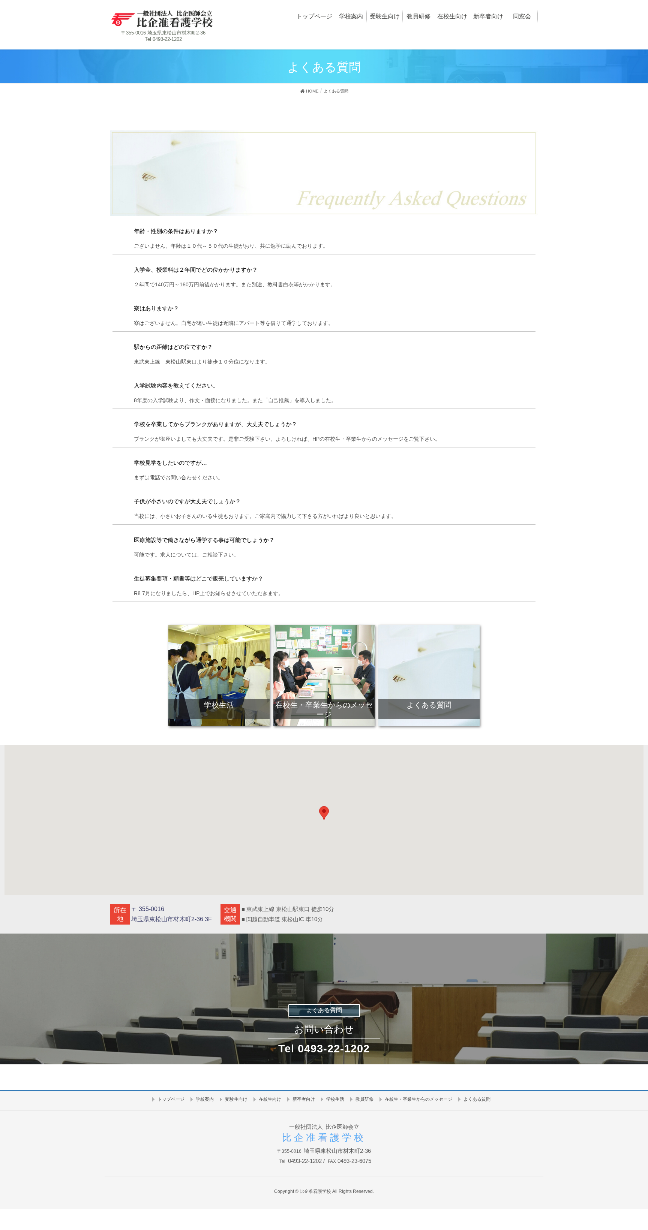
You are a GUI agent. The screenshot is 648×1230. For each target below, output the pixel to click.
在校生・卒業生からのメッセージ (418, 1099)
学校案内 (205, 1099)
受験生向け (236, 1099)
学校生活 (335, 1099)
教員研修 (365, 1099)
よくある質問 (324, 1010)
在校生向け (270, 1099)
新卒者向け (303, 1099)
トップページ (171, 1099)
